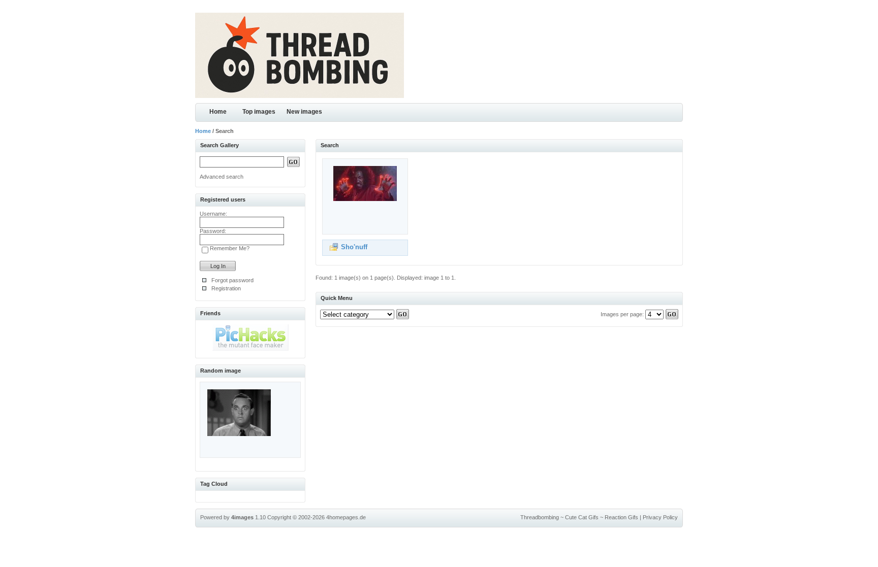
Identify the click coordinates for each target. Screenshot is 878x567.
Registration (226, 288)
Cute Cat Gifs (582, 517)
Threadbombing (539, 517)
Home (218, 111)
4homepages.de (346, 517)
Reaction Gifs (621, 517)
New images (304, 111)
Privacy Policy (660, 517)
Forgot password (232, 280)
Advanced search (221, 177)
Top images (258, 111)
